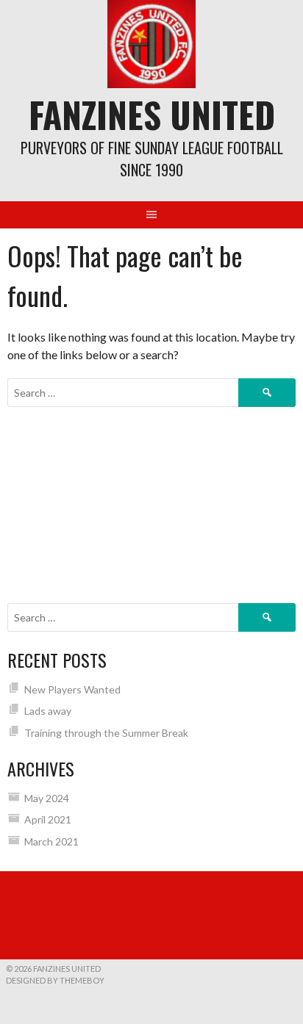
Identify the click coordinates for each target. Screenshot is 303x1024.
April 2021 (47, 819)
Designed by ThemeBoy (55, 980)
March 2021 (51, 841)
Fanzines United (152, 114)
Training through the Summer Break (106, 732)
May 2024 (46, 798)
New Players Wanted (72, 689)
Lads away (47, 710)
